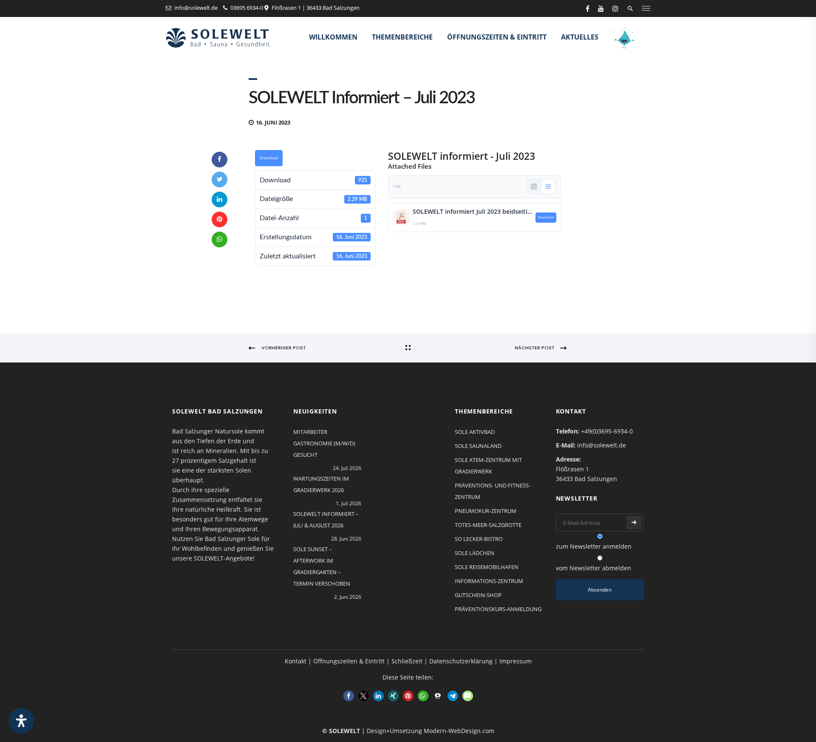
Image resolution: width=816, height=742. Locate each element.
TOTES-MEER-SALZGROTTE (488, 525)
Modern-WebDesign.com (459, 731)
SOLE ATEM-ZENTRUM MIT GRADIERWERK (488, 465)
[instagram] (615, 8)
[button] (348, 696)
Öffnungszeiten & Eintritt (497, 37)
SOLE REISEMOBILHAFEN (486, 567)
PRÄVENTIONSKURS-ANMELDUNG (498, 609)
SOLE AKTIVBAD (475, 432)
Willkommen (333, 37)
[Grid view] (534, 186)
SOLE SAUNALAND (478, 446)
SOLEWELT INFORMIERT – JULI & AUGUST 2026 (326, 519)
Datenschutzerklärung (461, 661)
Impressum (515, 661)
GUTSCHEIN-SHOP (478, 595)
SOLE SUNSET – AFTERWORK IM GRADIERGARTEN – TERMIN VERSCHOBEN (321, 566)
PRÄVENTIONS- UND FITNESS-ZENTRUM (492, 491)
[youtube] (601, 8)
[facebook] (587, 8)
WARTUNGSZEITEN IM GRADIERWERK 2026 (321, 484)
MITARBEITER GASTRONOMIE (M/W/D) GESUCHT (324, 443)
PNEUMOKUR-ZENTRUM (485, 511)
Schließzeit (406, 661)
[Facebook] (219, 159)
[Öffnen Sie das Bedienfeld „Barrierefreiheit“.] (21, 721)
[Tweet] (219, 179)
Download (269, 158)
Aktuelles (579, 37)
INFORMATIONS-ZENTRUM (489, 581)
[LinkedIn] (219, 199)
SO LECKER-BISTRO (479, 539)
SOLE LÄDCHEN (474, 553)
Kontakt (295, 661)
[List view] (548, 186)
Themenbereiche (402, 37)
